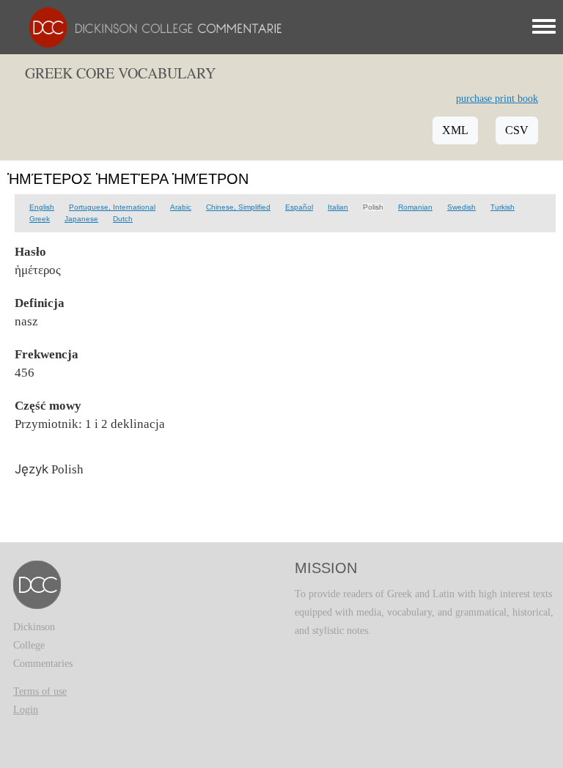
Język (31, 469)
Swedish (461, 207)
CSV (517, 130)
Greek (39, 219)
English (41, 207)
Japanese (81, 219)
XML (455, 130)
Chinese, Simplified (238, 207)
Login (25, 709)
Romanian (415, 207)
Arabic (180, 207)
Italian (338, 207)
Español (299, 207)
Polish (373, 207)
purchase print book (497, 98)
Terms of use (40, 691)
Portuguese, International (112, 207)
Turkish (502, 207)
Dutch (123, 219)
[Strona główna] (152, 26)
